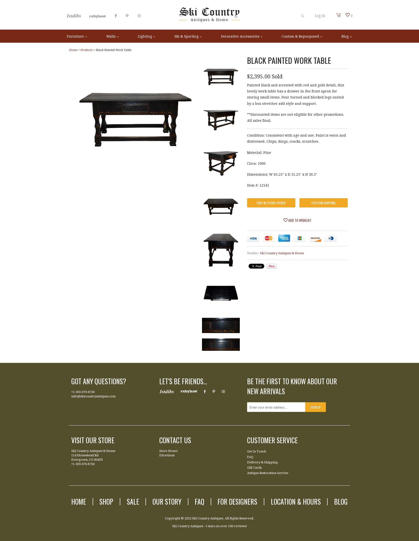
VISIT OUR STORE (92, 440)
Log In (320, 16)
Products (86, 50)
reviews (240, 526)
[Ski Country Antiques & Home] (209, 21)
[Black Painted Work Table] (135, 180)
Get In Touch (256, 451)
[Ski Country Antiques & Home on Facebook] (116, 15)
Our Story (167, 502)
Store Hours (168, 451)
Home (78, 502)
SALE (133, 502)
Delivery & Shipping (262, 462)
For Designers (237, 502)
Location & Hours (296, 502)
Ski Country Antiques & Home (282, 253)
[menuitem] (77, 36)
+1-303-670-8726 (83, 392)
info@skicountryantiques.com (93, 396)
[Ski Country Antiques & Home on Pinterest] (127, 15)
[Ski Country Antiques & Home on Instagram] (139, 15)
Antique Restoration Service (267, 473)
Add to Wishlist (299, 220)
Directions (167, 455)
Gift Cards (254, 467)
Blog (341, 502)
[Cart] (338, 15)
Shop (106, 502)
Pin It (272, 266)
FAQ (250, 457)
